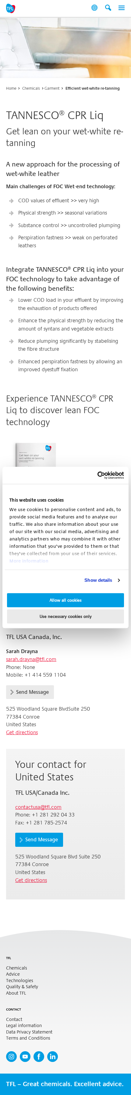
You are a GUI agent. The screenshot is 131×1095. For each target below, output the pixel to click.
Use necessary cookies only (66, 616)
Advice (13, 974)
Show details (98, 580)
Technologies (19, 980)
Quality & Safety (22, 986)
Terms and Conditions (28, 1038)
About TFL (16, 993)
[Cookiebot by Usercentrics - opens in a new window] (97, 475)
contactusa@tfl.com (38, 807)
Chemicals (31, 88)
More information (28, 561)
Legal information (24, 1025)
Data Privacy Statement (29, 1032)
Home (11, 88)
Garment (52, 88)
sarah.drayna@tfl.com (31, 659)
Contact (14, 1019)
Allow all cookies (66, 600)
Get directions (22, 732)
